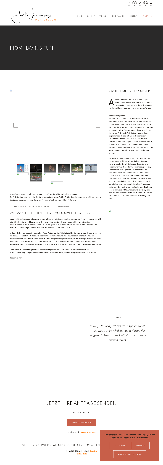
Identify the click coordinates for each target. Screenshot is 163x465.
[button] (15, 125)
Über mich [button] (148, 16)
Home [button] (79, 16)
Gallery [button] (91, 16)
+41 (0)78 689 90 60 (88, 432)
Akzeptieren (120, 445)
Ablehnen (140, 445)
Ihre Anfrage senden (81, 422)
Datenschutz (81, 454)
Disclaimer (93, 451)
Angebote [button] (134, 16)
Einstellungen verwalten (129, 454)
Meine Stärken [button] (117, 16)
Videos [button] (103, 16)
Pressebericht (64, 206)
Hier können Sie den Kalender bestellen (31, 206)
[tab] (23, 168)
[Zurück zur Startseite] (34, 16)
